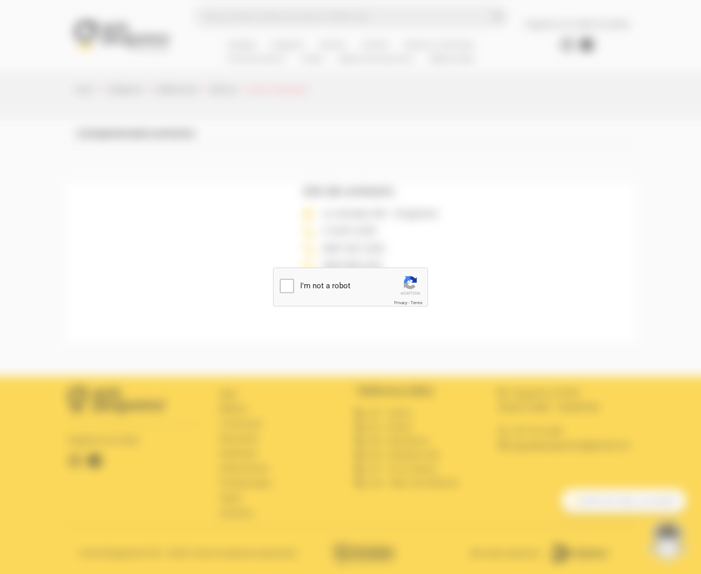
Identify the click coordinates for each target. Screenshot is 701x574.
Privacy (400, 303)
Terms (416, 303)
